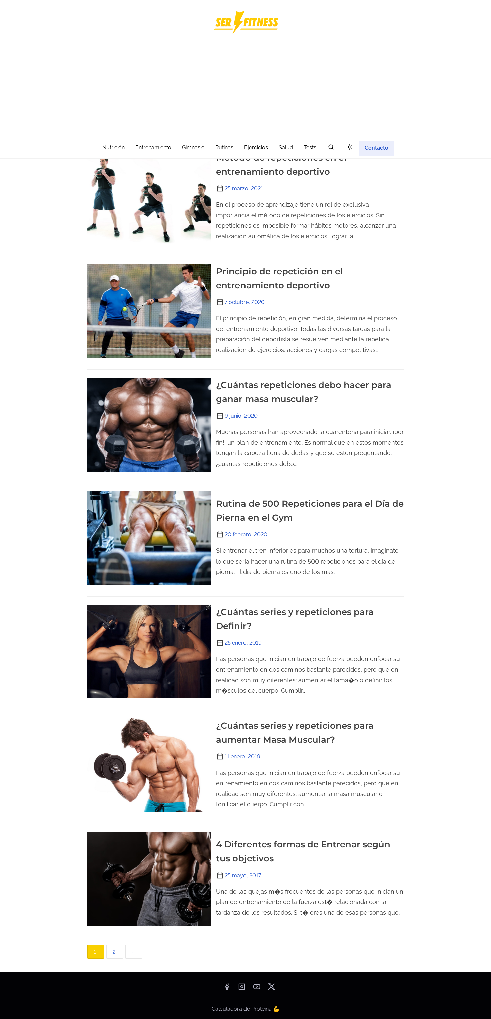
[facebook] (227, 989)
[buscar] (331, 148)
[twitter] (271, 989)
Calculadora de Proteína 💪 (246, 1009)
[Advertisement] (245, 89)
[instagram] (241, 989)
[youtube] (256, 989)
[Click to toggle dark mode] (349, 147)
